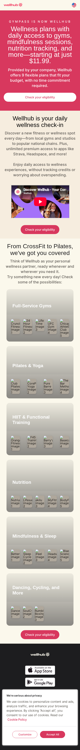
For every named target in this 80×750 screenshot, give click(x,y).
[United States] (74, 5)
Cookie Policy (17, 719)
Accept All (52, 734)
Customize (24, 734)
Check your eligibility (40, 97)
